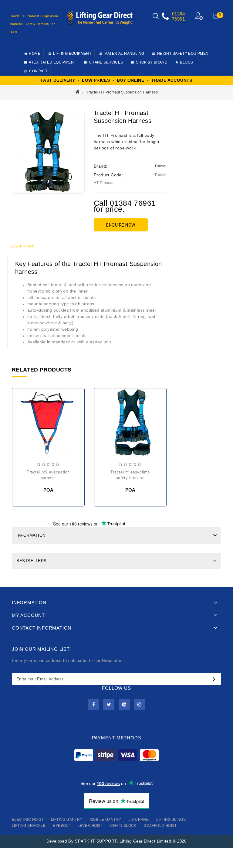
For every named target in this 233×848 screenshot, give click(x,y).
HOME (34, 53)
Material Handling (124, 53)
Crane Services (106, 62)
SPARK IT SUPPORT (95, 841)
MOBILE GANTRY (105, 819)
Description (22, 246)
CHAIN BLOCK (123, 825)
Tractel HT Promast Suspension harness (122, 92)
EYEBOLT (61, 825)
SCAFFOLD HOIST (160, 825)
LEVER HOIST (90, 825)
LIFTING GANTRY (67, 819)
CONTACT (38, 71)
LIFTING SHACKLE (29, 825)
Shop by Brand (151, 62)
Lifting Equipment (72, 53)
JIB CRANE (139, 819)
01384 (178, 13)
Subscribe (215, 679)
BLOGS (186, 62)
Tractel (160, 166)
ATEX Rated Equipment (52, 62)
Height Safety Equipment (184, 53)
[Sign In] (199, 16)
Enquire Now (120, 225)
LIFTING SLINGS (171, 819)
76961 (178, 18)
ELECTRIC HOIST (28, 819)
